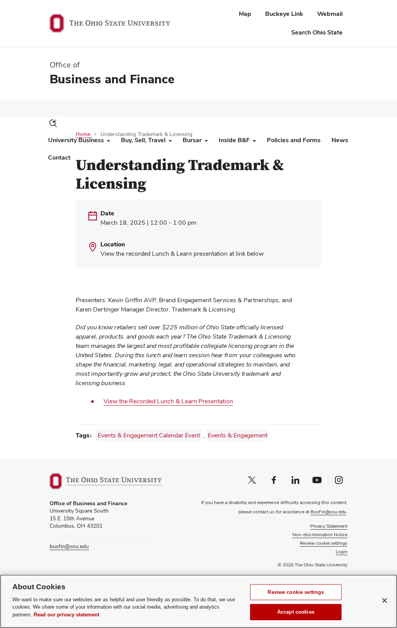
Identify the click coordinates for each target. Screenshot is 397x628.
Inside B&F (234, 140)
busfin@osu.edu (69, 546)
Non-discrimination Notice (319, 535)
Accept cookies (295, 612)
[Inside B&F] (253, 142)
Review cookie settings (296, 592)
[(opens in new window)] (106, 481)
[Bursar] (205, 142)
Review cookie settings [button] (323, 543)
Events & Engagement (238, 435)
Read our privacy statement (66, 615)
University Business (76, 140)
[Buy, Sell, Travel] (169, 142)
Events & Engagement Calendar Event (149, 435)
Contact (59, 157)
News (339, 140)
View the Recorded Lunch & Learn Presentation (168, 401)
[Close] (384, 600)
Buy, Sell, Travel (143, 140)
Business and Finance (112, 79)
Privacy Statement (328, 526)
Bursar (192, 140)
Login (341, 552)
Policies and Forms (294, 140)
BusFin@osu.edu (328, 512)
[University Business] (107, 142)
